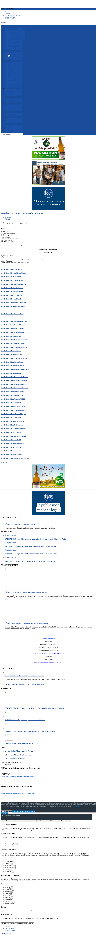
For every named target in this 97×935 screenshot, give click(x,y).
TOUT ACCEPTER (18, 811)
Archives (7, 927)
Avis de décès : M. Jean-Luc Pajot (11, 354)
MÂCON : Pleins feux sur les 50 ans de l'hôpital (20, 524)
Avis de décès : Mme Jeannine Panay (12, 314)
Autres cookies (59, 821)
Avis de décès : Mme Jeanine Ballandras (13, 384)
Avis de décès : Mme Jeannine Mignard (13, 332)
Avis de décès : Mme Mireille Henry (12, 295)
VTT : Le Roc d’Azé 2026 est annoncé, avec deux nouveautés (24, 676)
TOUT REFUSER (30, 811)
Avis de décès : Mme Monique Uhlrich (13, 399)
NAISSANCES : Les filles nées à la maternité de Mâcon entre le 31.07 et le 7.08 (30, 561)
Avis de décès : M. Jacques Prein (11, 454)
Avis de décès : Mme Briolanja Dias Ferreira (15, 458)
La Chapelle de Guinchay (12, 15)
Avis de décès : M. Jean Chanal (11, 299)
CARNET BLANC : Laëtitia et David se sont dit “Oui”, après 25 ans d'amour (30, 731)
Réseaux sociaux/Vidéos (47, 821)
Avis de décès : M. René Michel (11, 373)
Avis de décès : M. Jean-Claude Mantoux (14, 273)
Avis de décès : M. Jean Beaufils (11, 336)
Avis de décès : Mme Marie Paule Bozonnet (22, 213)
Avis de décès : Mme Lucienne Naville (13, 406)
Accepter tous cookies (8, 923)
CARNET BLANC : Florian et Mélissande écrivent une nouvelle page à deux (34, 708)
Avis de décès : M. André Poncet (11, 351)
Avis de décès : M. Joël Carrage (11, 447)
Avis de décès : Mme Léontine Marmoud (14, 380)
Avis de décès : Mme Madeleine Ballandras (14, 377)
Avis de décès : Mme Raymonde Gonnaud (14, 388)
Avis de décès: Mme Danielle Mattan (12, 325)
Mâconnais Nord (10, 17)
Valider (31, 923)
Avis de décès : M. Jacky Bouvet (11, 432)
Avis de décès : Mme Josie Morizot (12, 425)
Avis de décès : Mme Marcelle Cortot (12, 269)
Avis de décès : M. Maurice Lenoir (12, 288)
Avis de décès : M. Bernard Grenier (12, 451)
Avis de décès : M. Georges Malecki (12, 403)
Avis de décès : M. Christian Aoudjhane (13, 428)
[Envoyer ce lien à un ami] (7, 219)
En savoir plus (76, 806)
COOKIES (4, 813)
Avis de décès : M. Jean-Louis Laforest (13, 306)
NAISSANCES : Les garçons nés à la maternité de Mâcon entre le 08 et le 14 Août (31, 546)
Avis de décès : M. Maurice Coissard (12, 366)
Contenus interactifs (32, 821)
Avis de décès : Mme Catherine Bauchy (13, 436)
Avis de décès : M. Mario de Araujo (12, 291)
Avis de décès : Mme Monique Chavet (13, 410)
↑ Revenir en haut (6, 933)
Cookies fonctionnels (7, 821)
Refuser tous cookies (21, 923)
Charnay (7, 13)
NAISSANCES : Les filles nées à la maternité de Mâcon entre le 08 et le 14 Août (35, 539)
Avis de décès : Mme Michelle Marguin (13, 414)
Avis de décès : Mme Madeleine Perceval (14, 347)
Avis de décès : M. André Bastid (11, 417)
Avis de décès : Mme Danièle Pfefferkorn (14, 321)
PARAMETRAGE (6, 811)
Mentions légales (10, 930)
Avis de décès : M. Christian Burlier (12, 395)
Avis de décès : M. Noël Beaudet (11, 276)
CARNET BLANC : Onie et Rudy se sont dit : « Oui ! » (22, 743)
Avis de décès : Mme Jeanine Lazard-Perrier (15, 369)
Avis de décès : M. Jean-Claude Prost (13, 443)
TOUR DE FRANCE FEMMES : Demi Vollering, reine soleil (24, 684)
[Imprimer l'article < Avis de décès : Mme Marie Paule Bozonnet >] (8, 217)
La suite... (4, 462)
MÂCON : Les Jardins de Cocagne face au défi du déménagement (26, 592)
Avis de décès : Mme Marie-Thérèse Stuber (14, 340)
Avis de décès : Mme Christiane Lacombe (14, 284)
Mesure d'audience (20, 821)
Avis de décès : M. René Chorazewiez (13, 343)
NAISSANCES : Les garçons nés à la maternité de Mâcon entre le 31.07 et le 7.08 (31, 554)
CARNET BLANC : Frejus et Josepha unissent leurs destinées (25, 720)
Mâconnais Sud (9, 19)
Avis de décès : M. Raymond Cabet (12, 280)
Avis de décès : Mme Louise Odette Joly (13, 302)
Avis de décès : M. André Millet (11, 440)
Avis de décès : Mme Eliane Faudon (12, 328)
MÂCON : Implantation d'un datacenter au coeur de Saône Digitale (26, 623)
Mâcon (7, 12)
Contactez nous (9, 928)
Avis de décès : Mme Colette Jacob (12, 362)
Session (68, 821)
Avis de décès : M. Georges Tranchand (13, 421)
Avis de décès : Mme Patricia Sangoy (12, 391)
